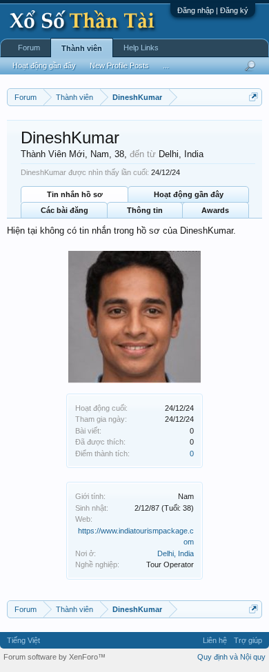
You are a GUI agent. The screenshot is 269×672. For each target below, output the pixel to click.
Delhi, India (175, 553)
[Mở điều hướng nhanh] (253, 96)
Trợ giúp (248, 640)
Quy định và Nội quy (231, 657)
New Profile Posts (119, 65)
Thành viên (81, 48)
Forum (29, 47)
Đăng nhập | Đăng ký (212, 10)
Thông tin (145, 210)
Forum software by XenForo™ (54, 657)
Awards (215, 210)
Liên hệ (215, 640)
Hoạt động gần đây (188, 194)
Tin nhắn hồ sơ (75, 194)
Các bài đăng (64, 210)
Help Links (141, 47)
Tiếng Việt (23, 640)
